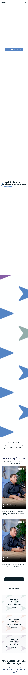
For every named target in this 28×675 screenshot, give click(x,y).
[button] (25, 2)
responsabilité (14, 620)
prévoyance (14, 640)
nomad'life (14, 600)
